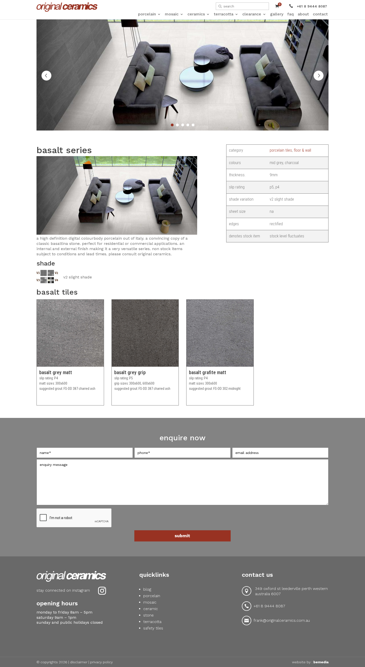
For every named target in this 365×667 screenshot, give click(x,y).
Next (319, 76)
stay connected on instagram (63, 590)
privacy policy (101, 662)
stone (148, 615)
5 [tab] (193, 125)
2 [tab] (177, 125)
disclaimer (78, 662)
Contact (320, 14)
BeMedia (320, 662)
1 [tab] (172, 125)
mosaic (149, 602)
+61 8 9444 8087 (269, 606)
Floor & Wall (302, 150)
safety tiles (153, 628)
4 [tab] (187, 125)
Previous (46, 76)
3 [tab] (182, 125)
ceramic (150, 608)
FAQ (290, 14)
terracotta (152, 621)
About (303, 14)
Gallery (276, 14)
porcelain (151, 595)
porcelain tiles (281, 150)
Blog (147, 589)
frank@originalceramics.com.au (282, 620)
